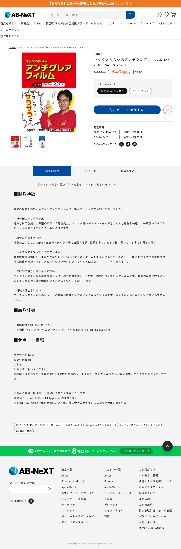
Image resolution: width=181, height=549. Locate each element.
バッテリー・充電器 (73, 499)
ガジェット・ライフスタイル (79, 516)
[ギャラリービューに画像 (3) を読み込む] (42, 142)
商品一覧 (66, 469)
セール (131, 23)
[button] (167, 109)
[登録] (50, 488)
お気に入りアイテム (151, 487)
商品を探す (7, 23)
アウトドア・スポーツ (75, 522)
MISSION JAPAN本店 (152, 528)
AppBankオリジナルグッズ (101, 425)
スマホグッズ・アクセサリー (79, 493)
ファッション (69, 510)
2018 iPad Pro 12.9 (112, 91)
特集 (107, 516)
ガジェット (116, 23)
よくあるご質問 (148, 475)
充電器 (108, 499)
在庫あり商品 (24, 431)
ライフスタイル (114, 510)
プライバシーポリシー (153, 516)
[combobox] (91, 15)
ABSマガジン (167, 23)
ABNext (99, 53)
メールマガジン (10, 30)
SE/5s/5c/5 (140, 91)
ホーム (12, 47)
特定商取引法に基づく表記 (155, 510)
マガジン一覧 (112, 469)
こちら (18, 364)
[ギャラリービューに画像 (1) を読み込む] (15, 142)
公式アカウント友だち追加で (90, 451)
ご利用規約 (146, 504)
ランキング (147, 23)
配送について (147, 493)
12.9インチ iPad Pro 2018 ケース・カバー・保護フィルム (48, 425)
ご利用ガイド (11, 36)
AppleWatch (69, 487)
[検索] (130, 15)
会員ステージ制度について (155, 481)
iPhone (108, 481)
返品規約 (144, 499)
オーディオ (68, 504)
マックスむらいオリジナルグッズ (142, 425)
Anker (37, 23)
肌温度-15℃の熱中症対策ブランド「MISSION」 (75, 23)
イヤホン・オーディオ (118, 493)
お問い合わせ (147, 522)
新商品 (25, 23)
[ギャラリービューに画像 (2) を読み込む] (28, 142)
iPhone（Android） (73, 481)
